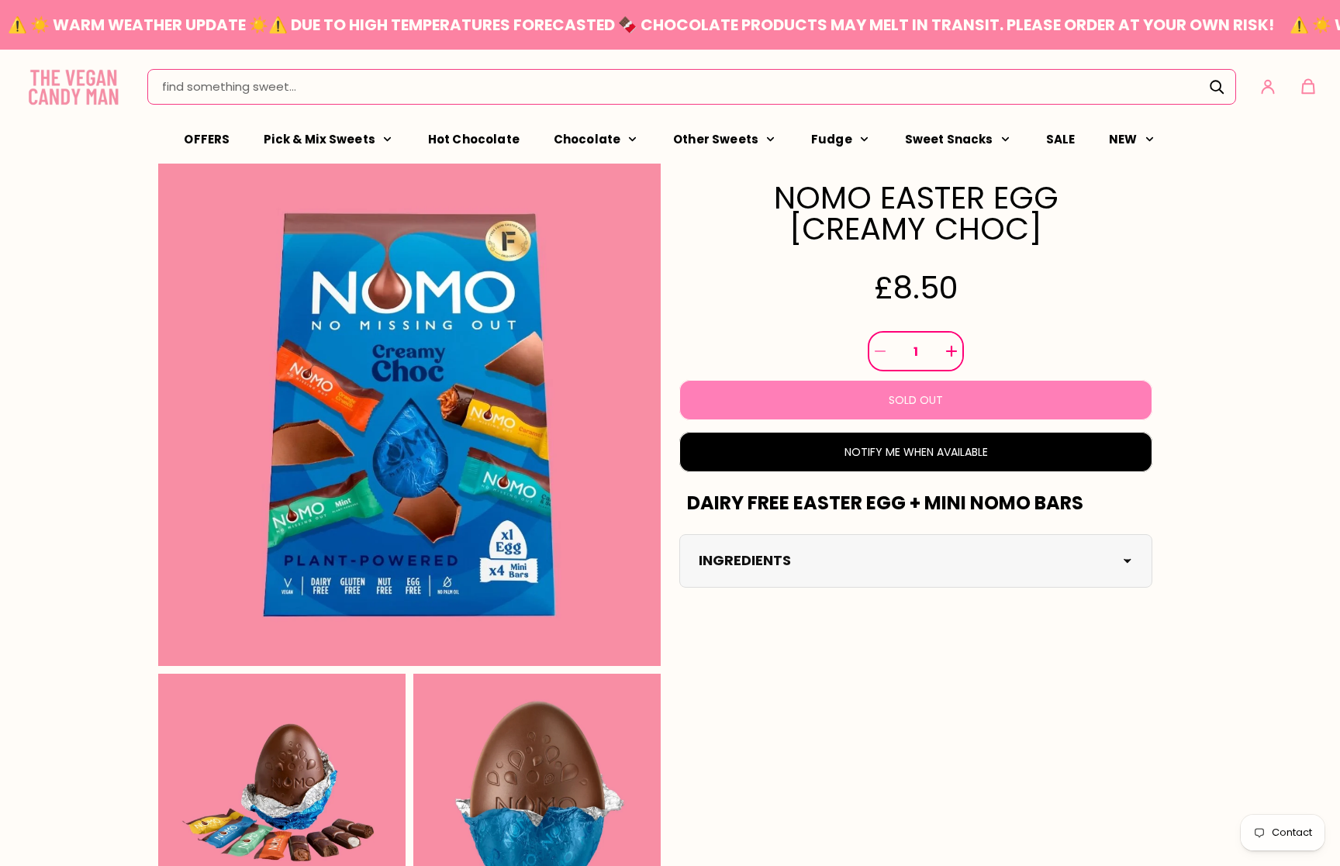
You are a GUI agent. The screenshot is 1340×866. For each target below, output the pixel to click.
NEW (1123, 139)
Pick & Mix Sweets (319, 139)
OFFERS (207, 139)
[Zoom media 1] (409, 415)
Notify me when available (916, 452)
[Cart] (1308, 87)
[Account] (1268, 87)
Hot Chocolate (474, 139)
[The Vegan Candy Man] (74, 86)
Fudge (831, 139)
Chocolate (587, 139)
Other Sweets (715, 139)
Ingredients (745, 560)
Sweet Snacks (949, 139)
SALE (1061, 139)
